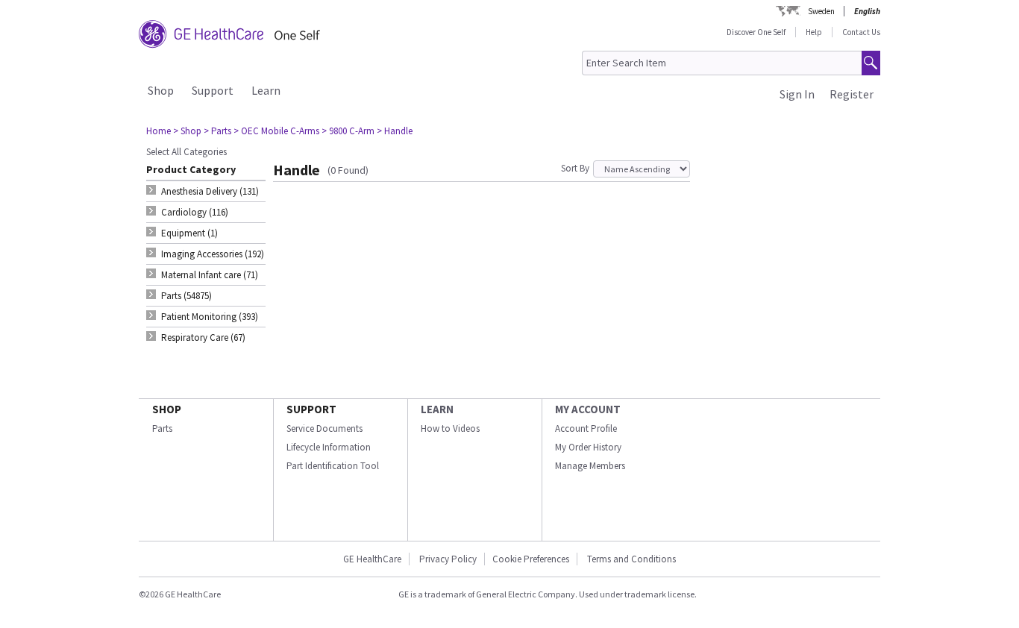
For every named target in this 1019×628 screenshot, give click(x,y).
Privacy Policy (447, 559)
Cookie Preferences (530, 559)
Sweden (821, 11)
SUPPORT (311, 409)
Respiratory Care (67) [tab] (203, 337)
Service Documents (324, 428)
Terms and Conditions (631, 559)
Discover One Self (756, 32)
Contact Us (861, 32)
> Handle (395, 131)
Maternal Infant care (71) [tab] (209, 275)
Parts (162, 428)
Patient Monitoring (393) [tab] (209, 316)
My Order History (588, 447)
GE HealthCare (372, 559)
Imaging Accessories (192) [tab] (212, 254)
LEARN (437, 409)
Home (158, 131)
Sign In (797, 94)
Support (212, 90)
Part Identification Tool (332, 465)
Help (814, 32)
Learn (265, 90)
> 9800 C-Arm (348, 131)
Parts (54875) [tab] (186, 295)
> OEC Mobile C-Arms (276, 131)
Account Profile (586, 428)
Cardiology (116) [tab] (194, 212)
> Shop (187, 131)
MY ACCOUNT (588, 409)
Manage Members (590, 465)
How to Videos (450, 428)
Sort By (575, 168)
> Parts (217, 131)
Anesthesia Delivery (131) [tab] (210, 191)
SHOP (166, 409)
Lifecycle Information (328, 447)
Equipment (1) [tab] (189, 233)
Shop (161, 90)
